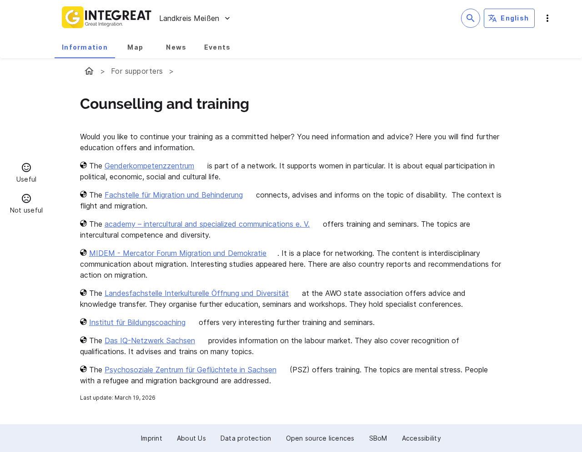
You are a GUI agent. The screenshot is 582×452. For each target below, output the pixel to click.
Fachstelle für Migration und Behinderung (174, 194)
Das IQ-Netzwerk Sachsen (150, 340)
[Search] (470, 18)
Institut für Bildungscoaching (137, 322)
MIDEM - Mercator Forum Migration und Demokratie (177, 253)
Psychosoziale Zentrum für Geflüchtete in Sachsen (190, 369)
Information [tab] (85, 47)
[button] (26, 173)
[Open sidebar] (547, 18)
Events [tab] (217, 47)
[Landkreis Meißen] (89, 71)
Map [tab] (135, 47)
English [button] (515, 18)
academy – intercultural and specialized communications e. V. (207, 224)
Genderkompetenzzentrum (149, 165)
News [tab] (176, 47)
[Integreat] (107, 18)
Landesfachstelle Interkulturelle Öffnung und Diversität (197, 293)
